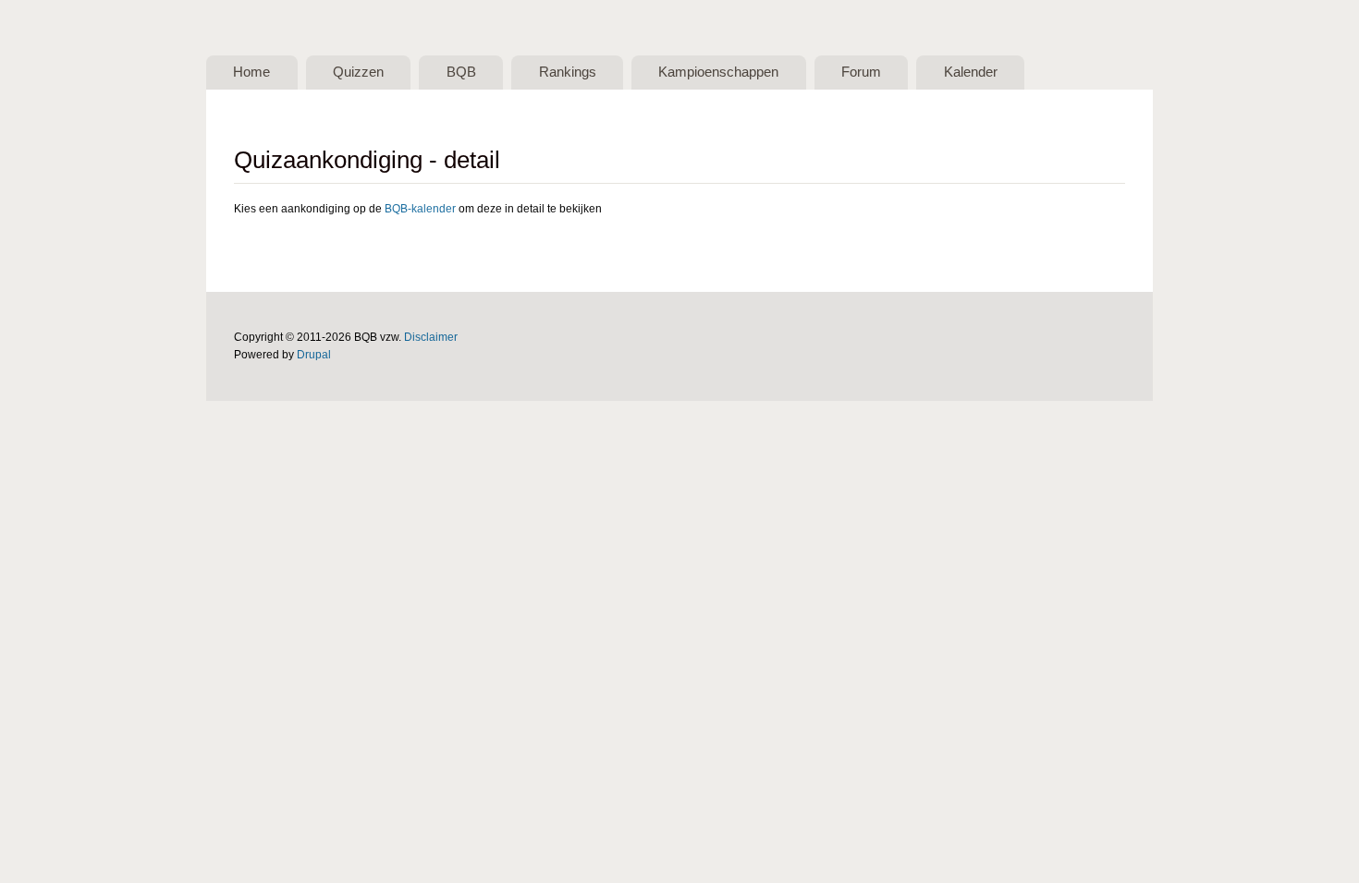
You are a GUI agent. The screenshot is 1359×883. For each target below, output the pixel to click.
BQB (461, 72)
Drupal (314, 354)
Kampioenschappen (718, 72)
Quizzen (358, 72)
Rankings (567, 72)
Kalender (971, 72)
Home (251, 72)
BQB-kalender (420, 208)
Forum (861, 72)
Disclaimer (431, 337)
